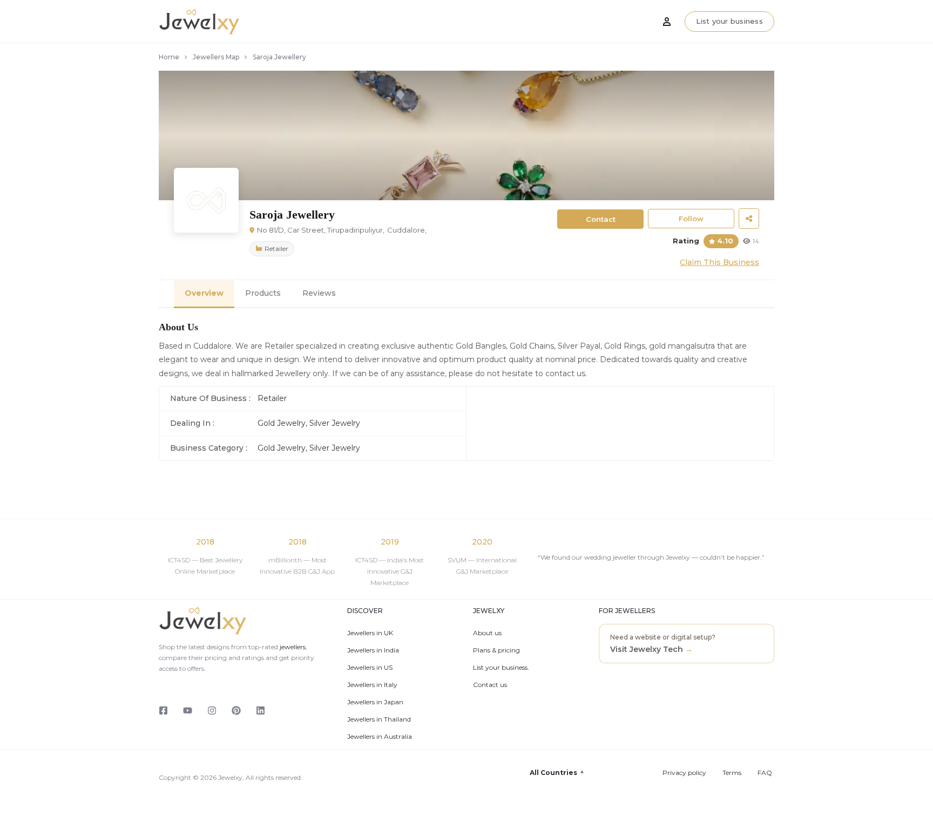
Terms (731, 773)
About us (487, 633)
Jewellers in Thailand (379, 719)
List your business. (501, 667)
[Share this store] (749, 218)
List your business (729, 21)
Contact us (490, 685)
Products (263, 293)
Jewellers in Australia (379, 736)
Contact (601, 219)
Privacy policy (684, 773)
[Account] (666, 21)
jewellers (292, 647)
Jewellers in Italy (372, 685)
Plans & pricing (496, 650)
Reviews (319, 293)
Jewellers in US (370, 667)
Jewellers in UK (370, 633)
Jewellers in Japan (375, 702)
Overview (204, 293)
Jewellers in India (373, 650)
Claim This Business (719, 262)
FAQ (765, 773)
